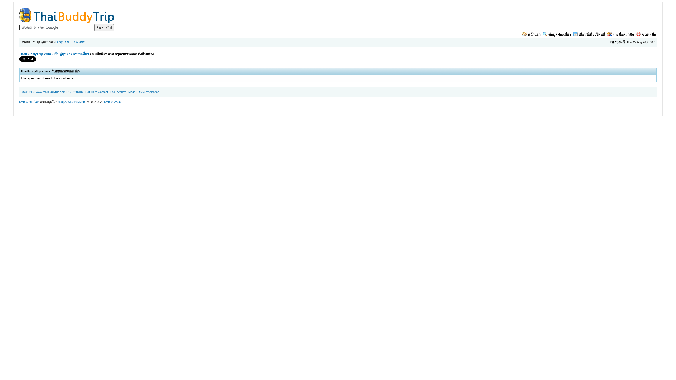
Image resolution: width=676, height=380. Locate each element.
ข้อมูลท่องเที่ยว (559, 34)
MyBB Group (112, 101)
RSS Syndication (148, 91)
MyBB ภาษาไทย (29, 101)
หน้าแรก (534, 34)
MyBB (81, 101)
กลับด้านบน (75, 91)
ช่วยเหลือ (649, 34)
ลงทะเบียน (80, 42)
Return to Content (96, 91)
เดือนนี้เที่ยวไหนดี (592, 34)
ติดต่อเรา (28, 91)
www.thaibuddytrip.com (50, 91)
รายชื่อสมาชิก (623, 34)
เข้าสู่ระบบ (62, 42)
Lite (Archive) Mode (122, 91)
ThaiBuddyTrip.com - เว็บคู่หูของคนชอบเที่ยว (54, 54)
